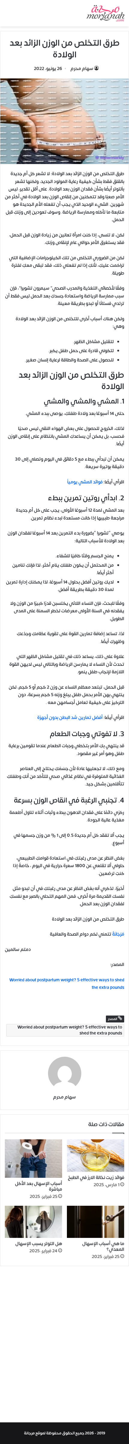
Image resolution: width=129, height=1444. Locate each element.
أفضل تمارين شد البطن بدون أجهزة (70, 717)
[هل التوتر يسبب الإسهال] (33, 1222)
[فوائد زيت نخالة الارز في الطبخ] (95, 1155)
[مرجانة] (105, 13)
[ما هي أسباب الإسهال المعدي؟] (95, 1222)
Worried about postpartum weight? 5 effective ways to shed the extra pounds (69, 1030)
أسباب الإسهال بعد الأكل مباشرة (38, 1186)
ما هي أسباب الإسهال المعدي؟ (103, 1246)
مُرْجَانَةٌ (118, 934)
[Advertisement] (64, 1345)
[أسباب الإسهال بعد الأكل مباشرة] (33, 1158)
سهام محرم (81, 68)
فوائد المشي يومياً (85, 482)
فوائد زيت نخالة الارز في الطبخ (96, 1177)
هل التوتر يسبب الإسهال (38, 1244)
